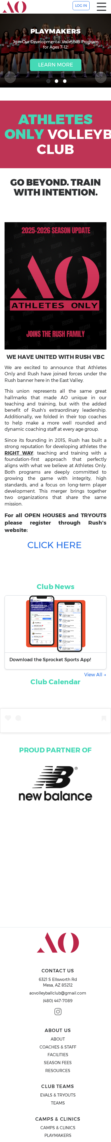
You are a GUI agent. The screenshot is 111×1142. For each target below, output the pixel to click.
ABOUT (58, 1039)
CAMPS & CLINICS (57, 1127)
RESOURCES (57, 1070)
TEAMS (58, 1103)
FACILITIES (58, 1054)
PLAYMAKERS (57, 1135)
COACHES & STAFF (58, 1047)
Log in (81, 5)
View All (94, 674)
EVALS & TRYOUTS (58, 1095)
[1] (48, 81)
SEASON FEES (58, 1062)
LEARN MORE (55, 65)
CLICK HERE (54, 544)
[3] (65, 81)
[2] (57, 81)
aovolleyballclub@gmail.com (57, 993)
